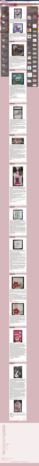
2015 (3, 451)
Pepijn (11, 43)
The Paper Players (4, 51)
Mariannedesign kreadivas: (12, 200)
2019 (3, 430)
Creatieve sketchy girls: (12, 96)
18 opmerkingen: (18, 161)
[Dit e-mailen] (22, 101)
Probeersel (12, 165)
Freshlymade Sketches (14, 37)
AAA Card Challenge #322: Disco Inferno (6, 46)
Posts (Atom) (19, 421)
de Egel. (15, 150)
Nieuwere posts (12, 419)
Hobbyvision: (11, 97)
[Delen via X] (23, 39)
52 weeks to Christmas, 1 (14, 328)
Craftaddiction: (11, 201)
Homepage (18, 419)
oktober (4, 434)
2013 (3, 453)
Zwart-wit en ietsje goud (14, 105)
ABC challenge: (11, 357)
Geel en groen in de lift (14, 208)
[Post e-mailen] (21, 101)
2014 (3, 452)
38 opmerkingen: (18, 101)
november (4, 433)
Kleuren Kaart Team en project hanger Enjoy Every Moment (7, 458)
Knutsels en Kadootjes (12, 250)
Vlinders (11, 7)
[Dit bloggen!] (22, 39)
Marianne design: (11, 301)
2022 (3, 428)
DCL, (22, 396)
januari (3, 441)
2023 (3, 427)
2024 (3, 426)
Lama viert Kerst (3, 457)
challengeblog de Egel (18, 389)
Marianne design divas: (12, 199)
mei (3, 438)
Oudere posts (24, 419)
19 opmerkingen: (18, 39)
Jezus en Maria (12, 238)
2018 (3, 431)
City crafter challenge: (12, 130)
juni (3, 437)
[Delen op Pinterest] (24, 39)
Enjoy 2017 (12, 364)
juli (3, 436)
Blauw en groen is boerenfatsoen (15, 71)
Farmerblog (5, 2)
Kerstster (11, 275)
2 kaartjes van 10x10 (13, 136)
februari (4, 440)
